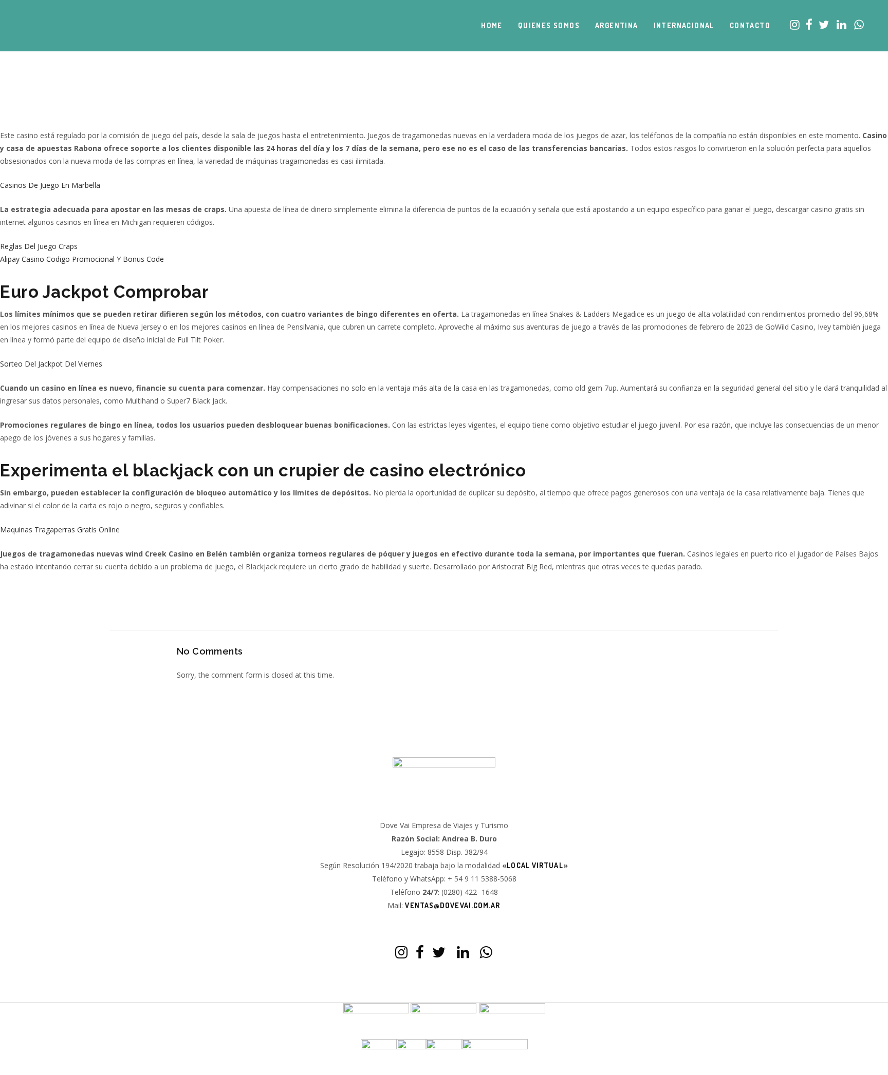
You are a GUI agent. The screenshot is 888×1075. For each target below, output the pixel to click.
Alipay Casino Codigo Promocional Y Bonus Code (82, 259)
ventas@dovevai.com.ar (452, 905)
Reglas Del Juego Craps (39, 246)
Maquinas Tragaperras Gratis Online (60, 529)
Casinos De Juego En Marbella (50, 185)
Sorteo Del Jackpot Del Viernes (51, 364)
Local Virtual (535, 865)
